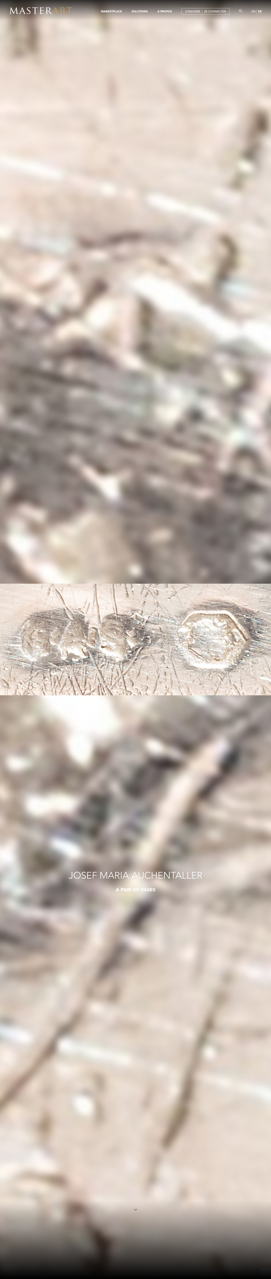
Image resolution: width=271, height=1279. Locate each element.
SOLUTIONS (140, 11)
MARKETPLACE (111, 11)
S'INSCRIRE (192, 11)
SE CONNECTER (215, 11)
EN (253, 11)
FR (260, 11)
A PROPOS (164, 11)
